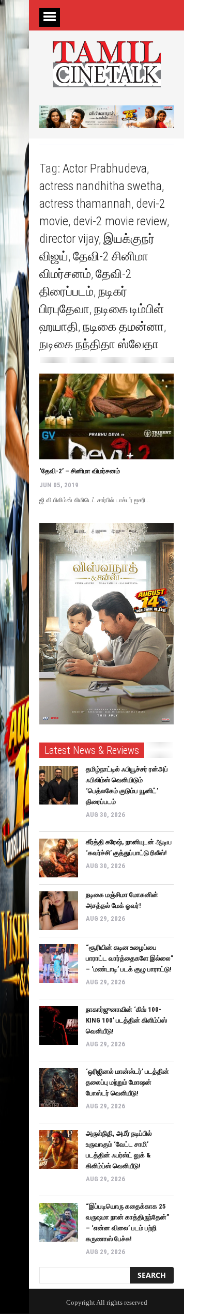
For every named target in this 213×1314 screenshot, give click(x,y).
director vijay (69, 238)
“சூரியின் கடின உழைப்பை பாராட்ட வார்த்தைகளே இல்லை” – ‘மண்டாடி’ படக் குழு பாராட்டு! (129, 958)
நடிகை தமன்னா (123, 326)
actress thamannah (85, 203)
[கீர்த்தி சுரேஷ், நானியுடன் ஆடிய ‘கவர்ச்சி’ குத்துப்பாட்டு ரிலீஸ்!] (58, 858)
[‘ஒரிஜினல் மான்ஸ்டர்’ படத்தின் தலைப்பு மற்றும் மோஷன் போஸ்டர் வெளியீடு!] (58, 1087)
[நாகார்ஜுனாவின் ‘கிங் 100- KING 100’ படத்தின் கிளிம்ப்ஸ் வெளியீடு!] (58, 1025)
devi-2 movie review (120, 221)
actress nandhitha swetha (100, 186)
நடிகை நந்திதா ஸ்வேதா (99, 344)
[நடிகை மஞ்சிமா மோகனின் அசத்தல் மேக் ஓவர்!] (58, 910)
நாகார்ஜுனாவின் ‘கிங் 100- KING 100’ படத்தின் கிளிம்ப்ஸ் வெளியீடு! (126, 1020)
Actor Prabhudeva (105, 168)
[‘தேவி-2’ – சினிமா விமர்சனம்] (106, 416)
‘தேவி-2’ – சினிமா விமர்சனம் (79, 471)
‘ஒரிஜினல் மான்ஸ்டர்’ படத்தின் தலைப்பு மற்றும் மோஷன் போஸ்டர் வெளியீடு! (127, 1082)
